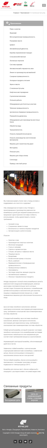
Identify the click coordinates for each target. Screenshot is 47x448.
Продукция (16, 429)
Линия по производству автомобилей (22, 72)
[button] (7, 183)
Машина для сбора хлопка (19, 155)
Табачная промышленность (19, 108)
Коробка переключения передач (21, 53)
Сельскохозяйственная (18, 57)
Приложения (24, 13)
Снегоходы (13, 160)
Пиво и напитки (15, 29)
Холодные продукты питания (20, 80)
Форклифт (13, 33)
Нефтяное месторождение (19, 92)
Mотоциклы (14, 148)
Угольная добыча (16, 100)
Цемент (12, 45)
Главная (16, 13)
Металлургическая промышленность (22, 37)
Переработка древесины (18, 116)
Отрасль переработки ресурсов (20, 134)
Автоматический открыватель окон (22, 68)
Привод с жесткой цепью (18, 163)
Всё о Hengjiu (7, 429)
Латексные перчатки (17, 61)
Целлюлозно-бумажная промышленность (24, 112)
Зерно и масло (15, 84)
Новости (34, 429)
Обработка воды (15, 126)
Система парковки (16, 64)
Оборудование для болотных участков (23, 104)
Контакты (41, 429)
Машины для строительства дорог (21, 144)
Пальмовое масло (16, 41)
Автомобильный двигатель (19, 49)
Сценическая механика (18, 96)
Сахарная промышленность (19, 76)
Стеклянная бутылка (17, 88)
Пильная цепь (14, 152)
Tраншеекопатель (16, 130)
